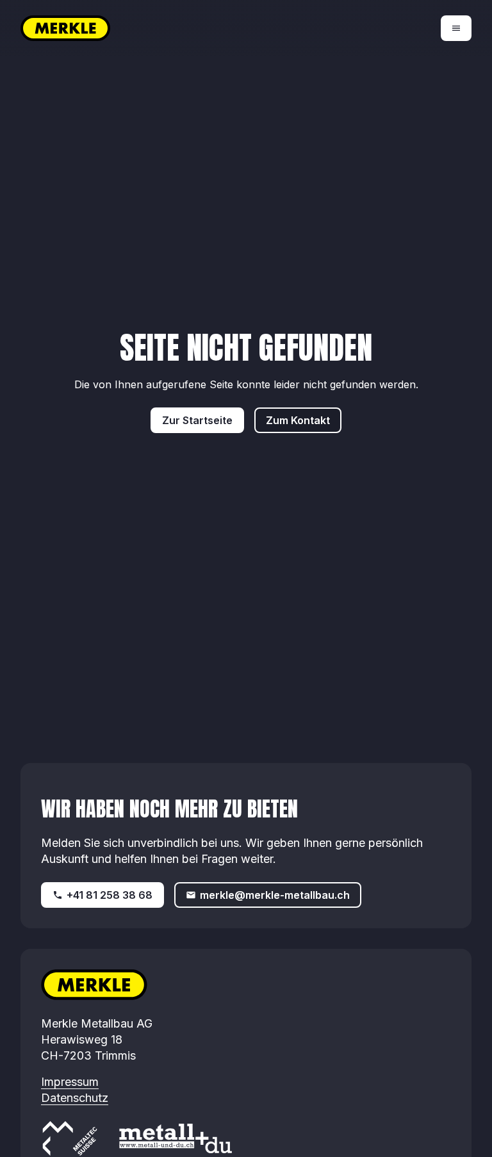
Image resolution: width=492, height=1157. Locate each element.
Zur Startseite (197, 420)
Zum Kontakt (298, 420)
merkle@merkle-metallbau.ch (275, 895)
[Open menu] (456, 28)
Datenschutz (74, 1097)
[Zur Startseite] (133, 28)
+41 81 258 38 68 (109, 895)
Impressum (70, 1081)
